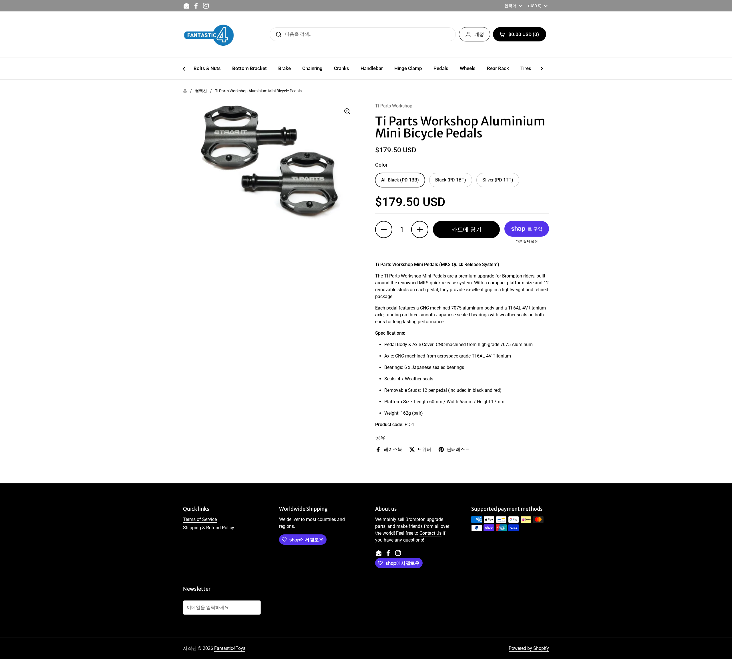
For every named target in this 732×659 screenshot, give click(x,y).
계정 (479, 34)
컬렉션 (201, 91)
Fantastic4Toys (229, 648)
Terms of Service (200, 519)
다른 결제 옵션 (527, 241)
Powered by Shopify (529, 648)
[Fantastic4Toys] (209, 34)
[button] (519, 34)
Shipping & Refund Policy (208, 527)
